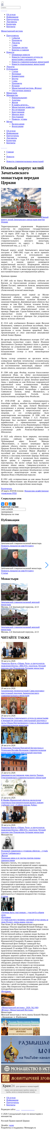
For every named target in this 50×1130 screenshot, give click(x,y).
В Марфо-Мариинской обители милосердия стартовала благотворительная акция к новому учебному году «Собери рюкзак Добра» (22, 802)
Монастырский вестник (12, 31)
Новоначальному (19, 98)
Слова (14, 45)
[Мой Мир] (10, 504)
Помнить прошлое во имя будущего (17, 546)
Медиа (9, 121)
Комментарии (18, 76)
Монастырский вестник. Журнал (27, 88)
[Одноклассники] (6, 504)
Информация (12, 17)
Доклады (16, 43)
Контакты (10, 26)
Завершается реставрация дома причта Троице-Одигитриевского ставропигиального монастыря (23, 776)
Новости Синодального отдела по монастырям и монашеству (27, 58)
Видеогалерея (18, 124)
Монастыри (11, 93)
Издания (15, 86)
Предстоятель (12, 35)
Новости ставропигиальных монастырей (30, 62)
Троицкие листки (20, 47)
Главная (10, 152)
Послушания (17, 117)
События (16, 38)
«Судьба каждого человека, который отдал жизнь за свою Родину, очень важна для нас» (24, 920)
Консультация (18, 112)
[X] (13, 504)
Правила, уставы (19, 119)
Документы (11, 22)
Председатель (12, 19)
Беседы (15, 78)
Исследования (18, 109)
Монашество (12, 95)
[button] (47, 565)
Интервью (16, 74)
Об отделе (11, 14)
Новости (10, 52)
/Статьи (4, 548)
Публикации (12, 69)
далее (11, 1125)
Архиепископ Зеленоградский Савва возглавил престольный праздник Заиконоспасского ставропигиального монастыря (22, 693)
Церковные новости (21, 55)
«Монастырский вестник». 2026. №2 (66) (19, 1007)
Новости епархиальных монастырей (28, 64)
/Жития (4, 856)
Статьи (15, 71)
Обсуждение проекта (21, 90)
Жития (15, 102)
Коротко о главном (20, 50)
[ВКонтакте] (2, 504)
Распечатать (6, 488)
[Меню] (2, 5)
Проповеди (17, 40)
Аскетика (16, 100)
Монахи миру (18, 114)
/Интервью (6, 917)
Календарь (11, 24)
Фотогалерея (17, 126)
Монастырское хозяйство (23, 107)
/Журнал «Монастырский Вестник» (17, 1010)
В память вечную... (20, 105)
